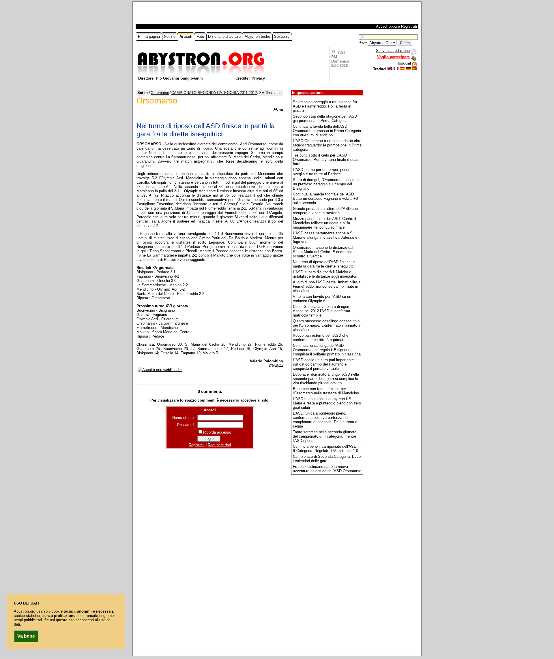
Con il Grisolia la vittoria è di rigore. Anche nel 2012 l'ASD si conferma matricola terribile (322, 310)
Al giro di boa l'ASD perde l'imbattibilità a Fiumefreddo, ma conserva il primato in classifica (326, 286)
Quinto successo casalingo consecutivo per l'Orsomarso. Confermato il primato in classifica (327, 325)
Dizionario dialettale (225, 36)
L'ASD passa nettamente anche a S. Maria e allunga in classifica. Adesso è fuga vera (325, 237)
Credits (241, 78)
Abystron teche (258, 36)
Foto (200, 36)
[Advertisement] (204, 14)
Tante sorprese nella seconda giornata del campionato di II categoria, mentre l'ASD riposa (324, 436)
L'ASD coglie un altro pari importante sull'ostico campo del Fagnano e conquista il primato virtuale (323, 364)
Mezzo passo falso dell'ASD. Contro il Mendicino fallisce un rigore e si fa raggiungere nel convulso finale (324, 222)
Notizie (170, 36)
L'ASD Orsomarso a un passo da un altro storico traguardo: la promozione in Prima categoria (327, 145)
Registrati (409, 26)
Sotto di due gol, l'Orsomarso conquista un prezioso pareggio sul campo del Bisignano (326, 184)
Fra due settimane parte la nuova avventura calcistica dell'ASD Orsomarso (327, 468)
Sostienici (282, 36)
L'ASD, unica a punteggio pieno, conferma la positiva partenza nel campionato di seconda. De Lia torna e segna (325, 419)
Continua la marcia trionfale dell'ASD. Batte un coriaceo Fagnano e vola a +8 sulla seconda (325, 198)
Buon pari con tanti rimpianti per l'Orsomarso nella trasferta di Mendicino (326, 391)
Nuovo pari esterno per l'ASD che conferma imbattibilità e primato (320, 337)
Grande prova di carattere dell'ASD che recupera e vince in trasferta (325, 210)
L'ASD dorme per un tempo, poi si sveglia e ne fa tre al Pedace (321, 171)
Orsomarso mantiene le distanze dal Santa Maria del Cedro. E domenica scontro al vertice (323, 251)
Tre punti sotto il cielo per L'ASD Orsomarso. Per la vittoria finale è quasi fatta (326, 159)
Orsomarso (160, 93)
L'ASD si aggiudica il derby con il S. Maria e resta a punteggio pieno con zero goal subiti (327, 403)
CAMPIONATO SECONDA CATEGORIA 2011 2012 (214, 93)
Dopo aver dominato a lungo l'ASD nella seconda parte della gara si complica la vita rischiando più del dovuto (326, 378)
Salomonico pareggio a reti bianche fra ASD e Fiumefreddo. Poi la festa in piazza (325, 106)
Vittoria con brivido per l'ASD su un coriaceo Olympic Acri (322, 298)
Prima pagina (149, 36)
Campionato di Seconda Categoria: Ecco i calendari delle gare (327, 458)
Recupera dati (219, 445)
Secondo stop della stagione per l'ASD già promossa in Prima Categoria (325, 118)
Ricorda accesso (217, 432)
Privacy (258, 78)
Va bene (26, 636)
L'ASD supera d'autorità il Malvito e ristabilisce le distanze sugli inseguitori (325, 274)
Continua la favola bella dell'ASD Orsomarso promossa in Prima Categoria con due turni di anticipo (327, 130)
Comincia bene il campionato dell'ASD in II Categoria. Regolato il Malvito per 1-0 (326, 448)
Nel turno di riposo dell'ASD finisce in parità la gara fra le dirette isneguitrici (324, 264)
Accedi (382, 26)
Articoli (186, 36)
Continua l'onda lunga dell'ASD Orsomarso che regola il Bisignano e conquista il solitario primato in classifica (327, 349)
